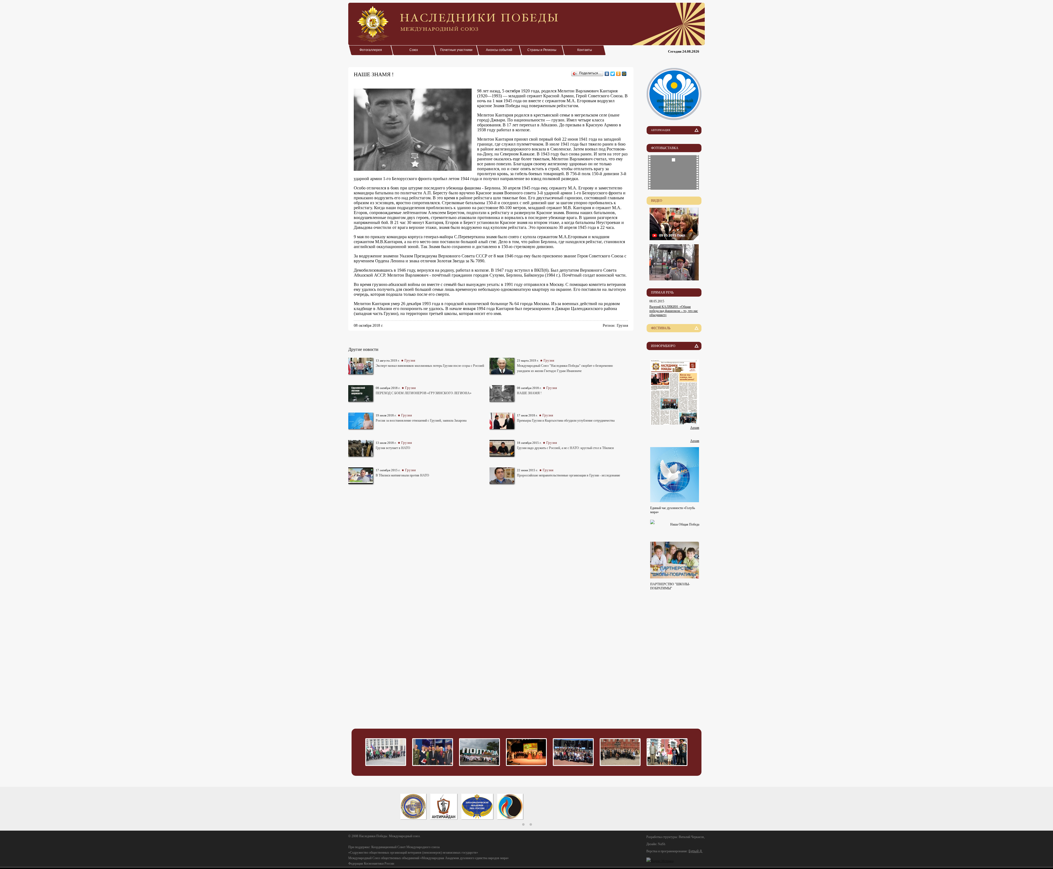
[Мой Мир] (624, 73)
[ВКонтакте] (607, 73)
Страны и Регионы (541, 50)
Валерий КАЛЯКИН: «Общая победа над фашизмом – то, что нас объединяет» (673, 311)
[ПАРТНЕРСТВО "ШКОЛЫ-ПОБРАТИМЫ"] (674, 577)
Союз (413, 50)
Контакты (584, 50)
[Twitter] (613, 73)
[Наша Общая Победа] (652, 522)
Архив (694, 428)
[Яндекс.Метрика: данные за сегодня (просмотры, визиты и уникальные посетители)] (659, 861)
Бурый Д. (696, 851)
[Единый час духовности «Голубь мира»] (674, 500)
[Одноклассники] (618, 73)
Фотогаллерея (371, 50)
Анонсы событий (499, 50)
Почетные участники (456, 50)
